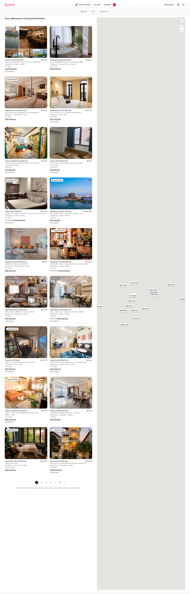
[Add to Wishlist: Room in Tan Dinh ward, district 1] (44, 129)
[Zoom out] (182, 30)
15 (60, 482)
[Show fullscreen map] (182, 21)
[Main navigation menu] (183, 5)
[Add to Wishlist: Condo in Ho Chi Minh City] (44, 28)
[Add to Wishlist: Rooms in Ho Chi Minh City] (89, 379)
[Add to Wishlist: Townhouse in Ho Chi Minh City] (89, 28)
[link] (32, 482)
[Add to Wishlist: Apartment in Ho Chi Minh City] (44, 79)
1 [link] (36, 482)
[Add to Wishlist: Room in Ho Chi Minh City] (89, 129)
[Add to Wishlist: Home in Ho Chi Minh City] (89, 429)
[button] (11, 69)
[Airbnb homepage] (10, 5)
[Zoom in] (182, 26)
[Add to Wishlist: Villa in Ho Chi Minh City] (44, 180)
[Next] (65, 482)
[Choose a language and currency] (178, 5)
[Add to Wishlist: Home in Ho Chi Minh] (44, 328)
